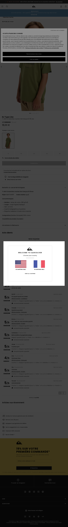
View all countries (30, 273)
